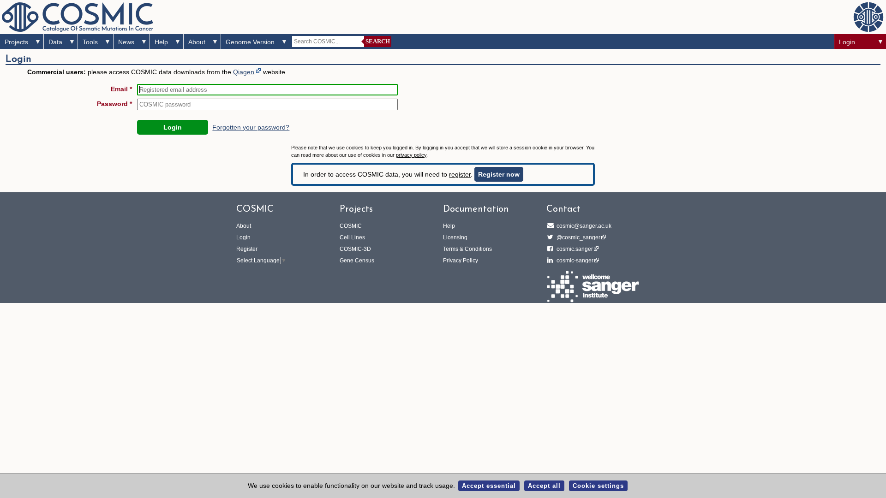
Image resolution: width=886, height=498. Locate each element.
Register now (499, 174)
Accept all (544, 485)
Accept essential (489, 485)
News (126, 42)
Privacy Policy (460, 260)
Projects (16, 42)
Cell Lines (352, 237)
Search (377, 41)
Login (847, 42)
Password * (114, 103)
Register (246, 249)
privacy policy (411, 155)
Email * (121, 89)
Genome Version (250, 42)
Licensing (455, 237)
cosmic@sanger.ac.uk (584, 226)
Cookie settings (598, 485)
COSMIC (351, 226)
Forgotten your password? (250, 127)
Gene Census (357, 260)
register (460, 174)
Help (161, 42)
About (196, 42)
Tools (90, 42)
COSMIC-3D (355, 249)
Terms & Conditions (467, 249)
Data (55, 42)
